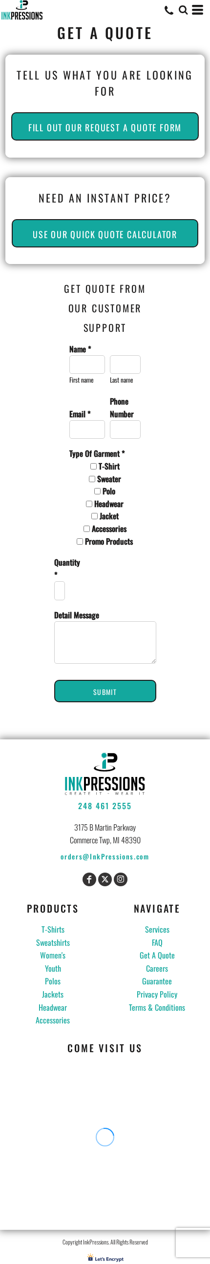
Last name (121, 380)
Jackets (52, 994)
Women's (52, 955)
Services (157, 929)
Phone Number (122, 407)
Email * (80, 414)
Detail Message (76, 615)
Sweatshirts (53, 942)
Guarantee (157, 981)
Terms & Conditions (157, 1007)
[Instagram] (120, 879)
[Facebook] (89, 879)
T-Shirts (53, 929)
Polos (53, 981)
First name (81, 380)
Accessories (53, 1020)
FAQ (157, 942)
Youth (53, 968)
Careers (157, 968)
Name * (80, 349)
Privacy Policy (157, 994)
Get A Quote (157, 955)
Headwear (53, 1007)
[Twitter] (105, 879)
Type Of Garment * (97, 453)
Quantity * (59, 568)
